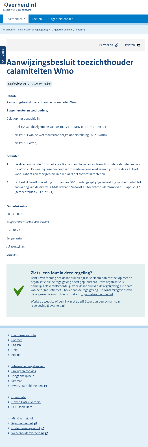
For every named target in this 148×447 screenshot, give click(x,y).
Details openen (3, 55)
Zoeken (37, 19)
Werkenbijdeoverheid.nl (27, 433)
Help (14, 350)
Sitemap (17, 381)
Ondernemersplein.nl (25, 428)
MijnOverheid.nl (22, 418)
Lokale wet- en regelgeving (33, 29)
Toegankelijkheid (22, 376)
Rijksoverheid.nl (22, 423)
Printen (130, 45)
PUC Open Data (21, 407)
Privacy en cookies (23, 371)
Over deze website (23, 335)
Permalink (106, 45)
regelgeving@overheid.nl (48, 306)
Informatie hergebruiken (28, 366)
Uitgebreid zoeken (62, 29)
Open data (18, 397)
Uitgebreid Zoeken (60, 19)
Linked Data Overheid (26, 402)
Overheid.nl (14, 20)
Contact (16, 340)
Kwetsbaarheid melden (27, 386)
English (16, 345)
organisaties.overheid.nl (97, 294)
